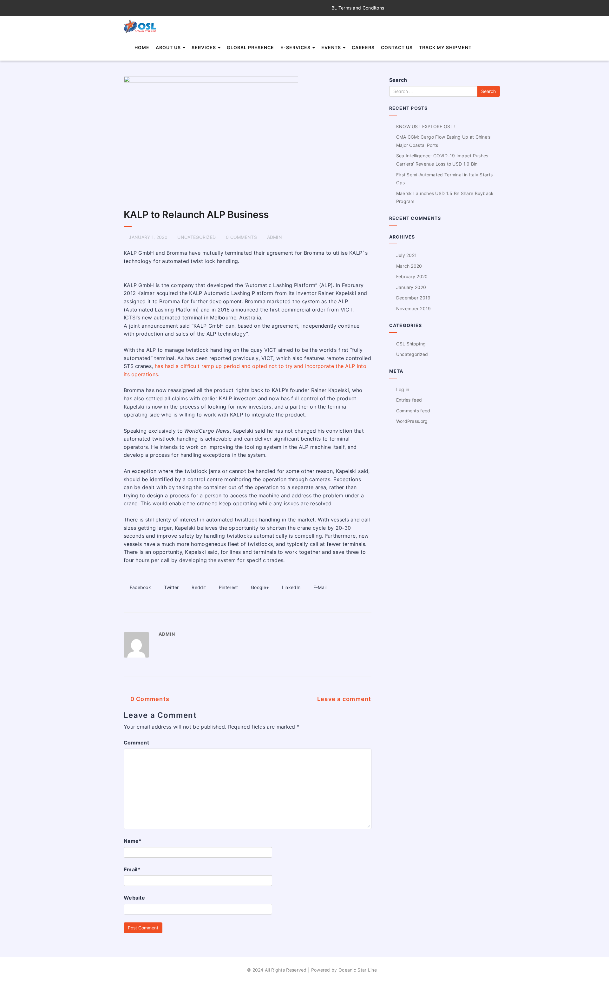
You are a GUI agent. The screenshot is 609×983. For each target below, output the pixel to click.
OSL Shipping (411, 343)
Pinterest (227, 587)
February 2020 (412, 276)
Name (133, 841)
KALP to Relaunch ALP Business (196, 214)
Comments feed (413, 410)
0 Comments (148, 699)
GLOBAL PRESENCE (250, 47)
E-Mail (319, 587)
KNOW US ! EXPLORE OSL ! (426, 126)
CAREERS (363, 47)
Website (134, 898)
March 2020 (409, 266)
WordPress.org (412, 421)
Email (132, 869)
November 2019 (413, 308)
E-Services (296, 47)
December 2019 (413, 297)
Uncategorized (196, 237)
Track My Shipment (445, 47)
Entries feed (409, 400)
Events (331, 47)
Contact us (397, 47)
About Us (169, 47)
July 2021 (406, 255)
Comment (136, 742)
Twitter (170, 587)
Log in (402, 389)
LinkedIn (290, 587)
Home (141, 47)
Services (204, 47)
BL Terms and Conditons (357, 7)
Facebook (139, 587)
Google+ (259, 587)
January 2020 (411, 287)
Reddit (198, 587)
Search (398, 80)
